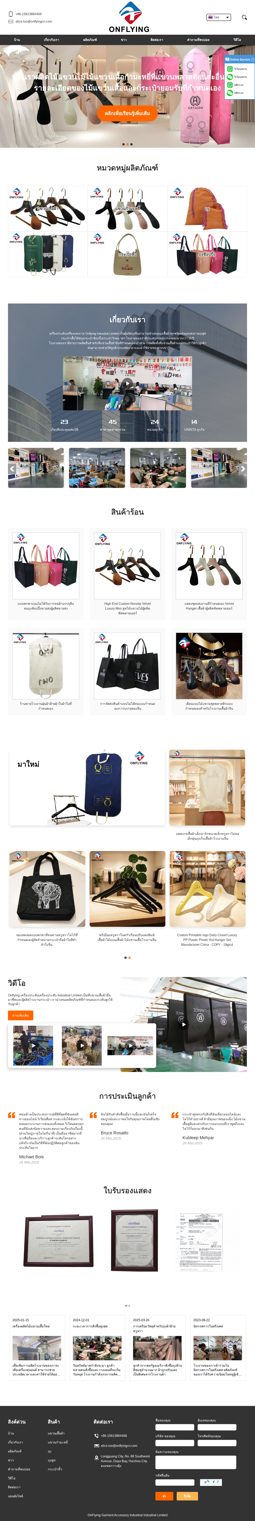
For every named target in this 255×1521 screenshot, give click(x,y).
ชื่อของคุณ (164, 1420)
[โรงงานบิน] (36, 449)
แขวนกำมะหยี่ (58, 1442)
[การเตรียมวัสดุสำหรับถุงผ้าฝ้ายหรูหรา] (157, 1337)
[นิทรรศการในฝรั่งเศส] (217, 1337)
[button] (123, 144)
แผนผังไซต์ (15, 1496)
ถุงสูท (52, 1460)
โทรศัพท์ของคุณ (210, 1436)
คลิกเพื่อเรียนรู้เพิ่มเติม (127, 113)
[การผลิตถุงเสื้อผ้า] (183, 1024)
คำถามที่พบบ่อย (198, 39)
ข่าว (124, 39)
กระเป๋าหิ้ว (55, 1469)
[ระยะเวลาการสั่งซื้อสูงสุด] (97, 1337)
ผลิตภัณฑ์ (90, 39)
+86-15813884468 (29, 14)
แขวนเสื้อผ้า (56, 1433)
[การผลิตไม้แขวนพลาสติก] (33, 1046)
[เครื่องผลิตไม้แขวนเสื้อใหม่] (37, 1337)
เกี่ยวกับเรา (51, 39)
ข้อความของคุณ (167, 1452)
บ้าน (17, 39)
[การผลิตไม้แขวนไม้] (82, 1046)
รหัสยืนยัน (163, 1475)
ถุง (49, 1451)
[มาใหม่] (87, 751)
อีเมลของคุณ (208, 1420)
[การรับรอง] (127, 1208)
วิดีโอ (237, 39)
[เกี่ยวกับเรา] (127, 383)
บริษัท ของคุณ (165, 1436)
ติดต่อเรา (157, 39)
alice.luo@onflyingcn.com (34, 21)
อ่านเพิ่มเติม (20, 1015)
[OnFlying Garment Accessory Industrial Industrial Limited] (129, 17)
